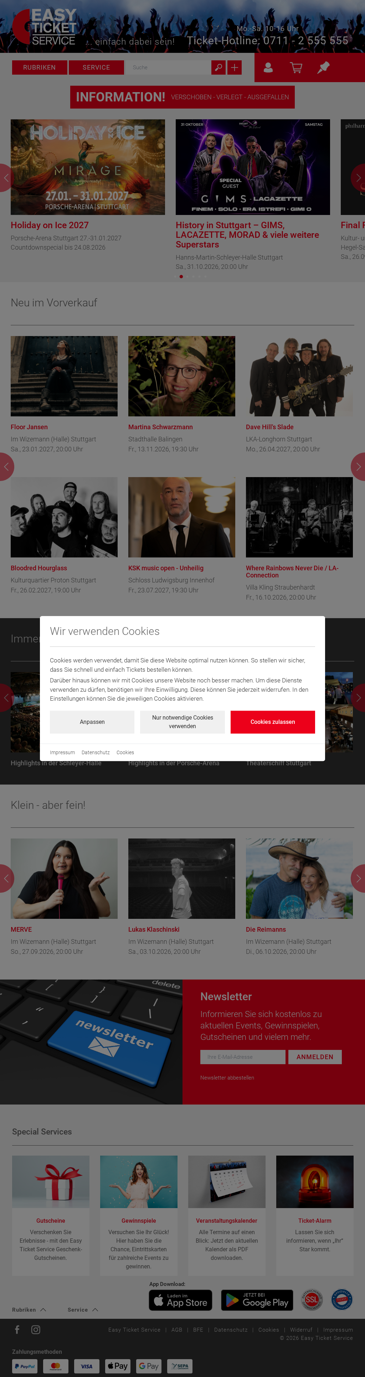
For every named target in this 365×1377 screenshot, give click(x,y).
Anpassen (92, 721)
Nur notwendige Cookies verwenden (182, 722)
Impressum (62, 752)
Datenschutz (96, 752)
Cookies (125, 752)
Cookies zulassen (273, 721)
